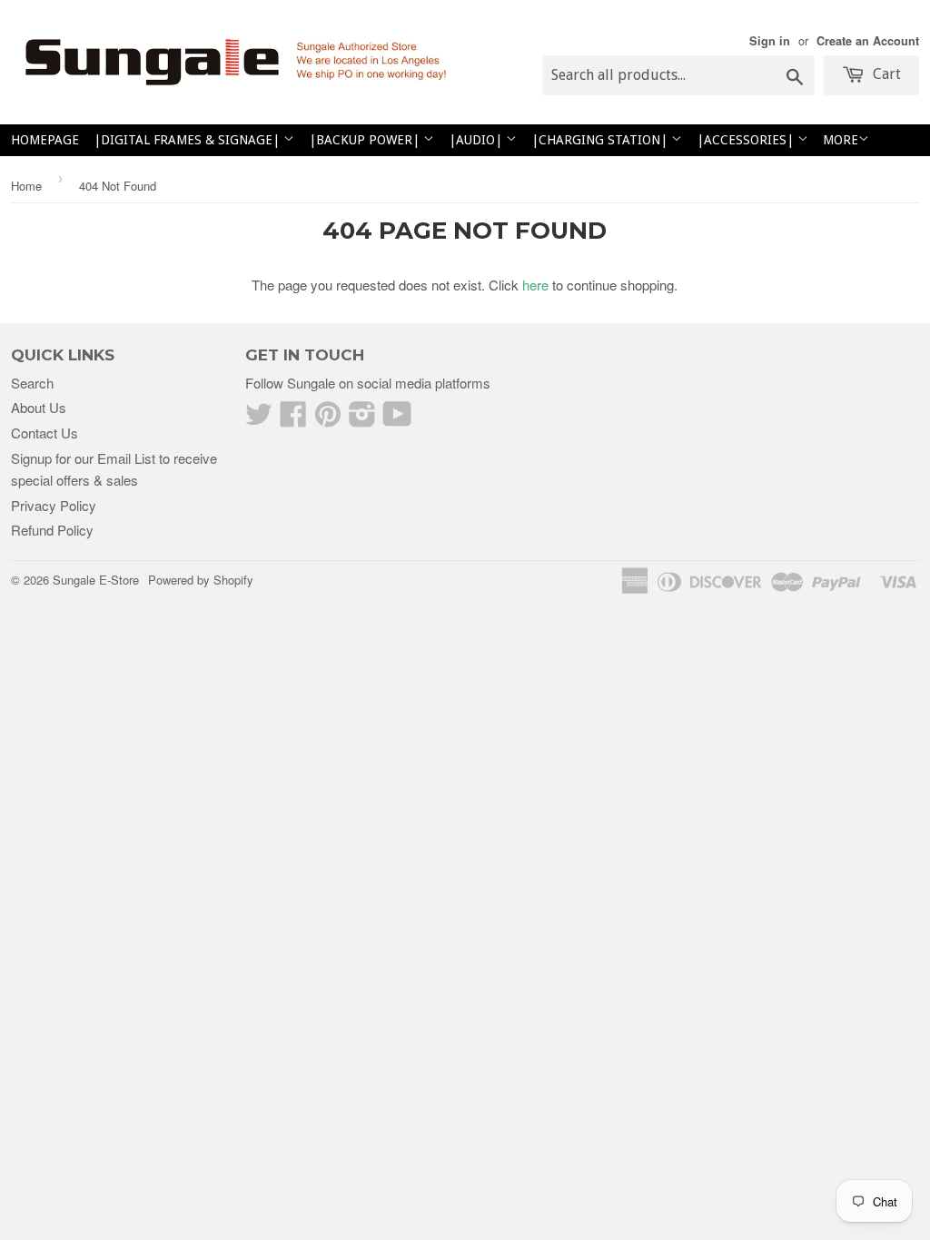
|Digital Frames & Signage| (188, 140)
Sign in (769, 41)
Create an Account (867, 41)
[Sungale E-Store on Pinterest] (327, 418)
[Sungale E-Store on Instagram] (362, 418)
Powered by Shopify (200, 579)
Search (32, 382)
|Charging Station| (601, 140)
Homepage (45, 140)
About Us (38, 407)
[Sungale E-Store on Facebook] (293, 418)
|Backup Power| (366, 140)
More (840, 140)
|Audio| (477, 140)
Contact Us (44, 432)
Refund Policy (52, 529)
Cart (885, 74)
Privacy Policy (53, 505)
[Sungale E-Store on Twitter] (258, 418)
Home (26, 185)
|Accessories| (747, 140)
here (535, 284)
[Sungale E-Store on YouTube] (397, 418)
